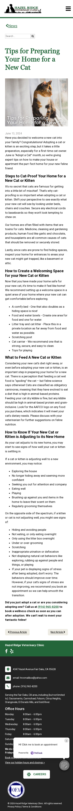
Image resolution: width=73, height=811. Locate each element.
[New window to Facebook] (7, 652)
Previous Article (18, 632)
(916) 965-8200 (48, 606)
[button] (64, 765)
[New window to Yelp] (12, 652)
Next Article (57, 632)
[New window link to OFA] (17, 789)
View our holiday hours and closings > (25, 762)
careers (39, 774)
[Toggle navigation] (68, 9)
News (12, 26)
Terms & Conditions (31, 806)
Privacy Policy (14, 806)
